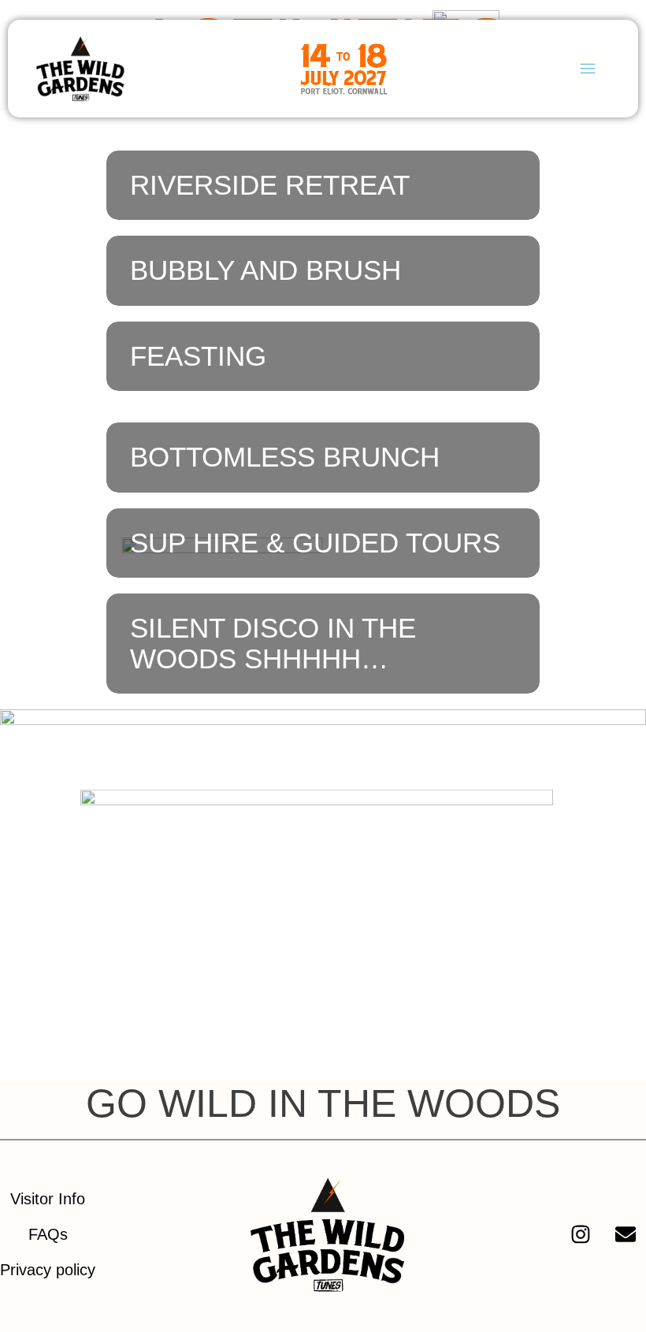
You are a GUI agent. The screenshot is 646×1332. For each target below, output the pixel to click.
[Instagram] (580, 1234)
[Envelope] (625, 1234)
